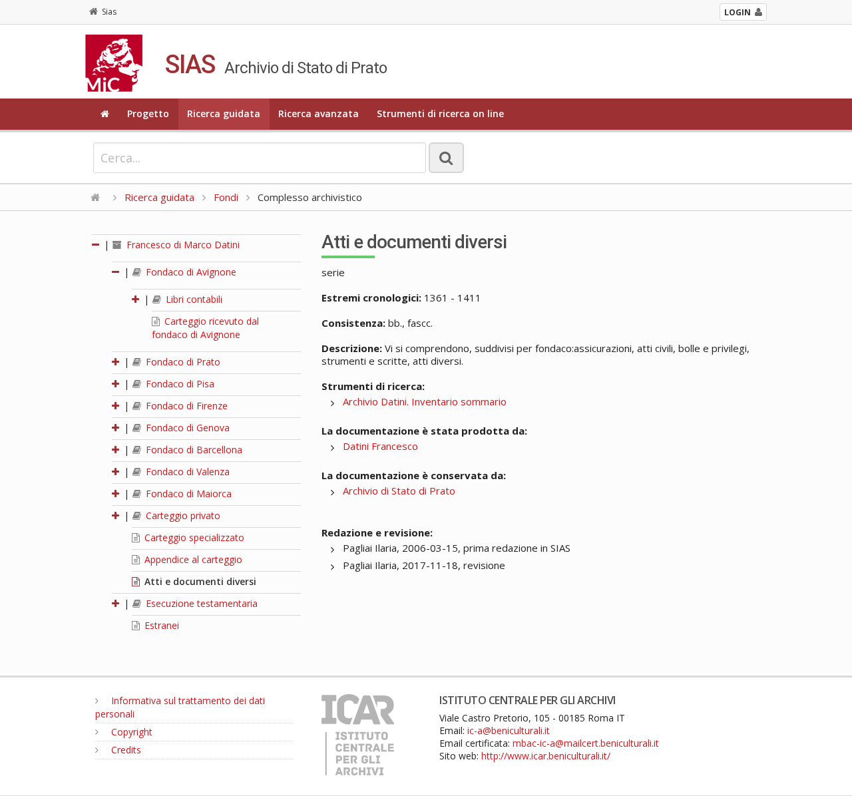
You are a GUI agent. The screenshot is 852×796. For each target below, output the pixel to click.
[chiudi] (116, 272)
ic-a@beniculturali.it (508, 730)
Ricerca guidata (223, 113)
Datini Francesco (380, 446)
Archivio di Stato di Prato (399, 490)
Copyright (130, 731)
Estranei (160, 625)
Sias (109, 11)
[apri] (136, 299)
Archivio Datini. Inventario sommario (425, 401)
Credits (124, 749)
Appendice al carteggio (192, 559)
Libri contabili (192, 299)
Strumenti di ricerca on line (440, 113)
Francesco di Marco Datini (182, 244)
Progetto (148, 113)
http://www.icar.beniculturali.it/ (545, 755)
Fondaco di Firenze (185, 405)
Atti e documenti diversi (199, 581)
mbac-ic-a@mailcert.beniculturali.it (586, 743)
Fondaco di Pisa (178, 383)
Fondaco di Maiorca (187, 493)
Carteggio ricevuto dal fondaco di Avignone (205, 328)
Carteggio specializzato (193, 537)
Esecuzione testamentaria (200, 603)
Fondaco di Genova (186, 427)
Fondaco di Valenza (186, 471)
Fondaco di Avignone (189, 272)
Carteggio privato (181, 515)
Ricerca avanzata (318, 113)
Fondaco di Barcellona (192, 449)
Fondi (226, 197)
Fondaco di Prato (181, 361)
